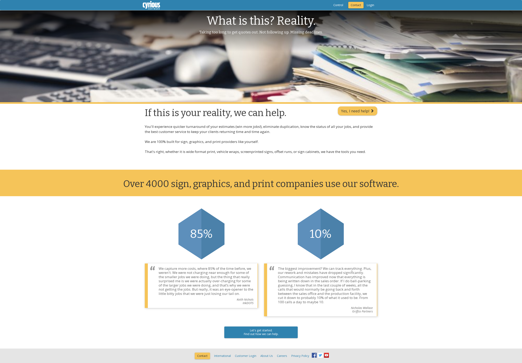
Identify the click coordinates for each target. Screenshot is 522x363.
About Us (266, 356)
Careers (282, 356)
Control (338, 5)
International (222, 356)
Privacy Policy (300, 356)
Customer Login (245, 356)
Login (370, 5)
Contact (356, 5)
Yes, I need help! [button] (355, 110)
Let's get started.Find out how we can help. (261, 332)
